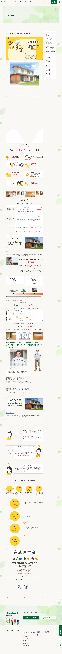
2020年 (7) (48, 65)
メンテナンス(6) (48, 42)
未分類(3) (47, 34)
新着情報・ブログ (26, 643)
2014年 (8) (48, 73)
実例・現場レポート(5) (49, 50)
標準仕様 (38, 631)
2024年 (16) (48, 60)
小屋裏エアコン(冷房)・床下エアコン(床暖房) (29, 632)
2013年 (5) (48, 74)
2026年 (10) (48, 57)
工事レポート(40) (49, 38)
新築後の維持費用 (25, 636)
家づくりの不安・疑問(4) (50, 48)
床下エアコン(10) (49, 44)
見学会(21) (48, 35)
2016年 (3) (48, 70)
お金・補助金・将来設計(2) (50, 51)
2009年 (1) (48, 77)
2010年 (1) (48, 75)
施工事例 (24, 640)
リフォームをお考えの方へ (48, 633)
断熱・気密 (24, 631)
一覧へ (24, 597)
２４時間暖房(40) (49, 43)
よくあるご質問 (25, 638)
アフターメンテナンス (47, 632)
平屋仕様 (38, 632)
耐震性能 (24, 633)
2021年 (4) (48, 64)
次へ (41, 597)
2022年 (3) (48, 62)
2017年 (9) (48, 69)
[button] (33, 53)
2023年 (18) (48, 61)
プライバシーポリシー (26, 645)
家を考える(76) (48, 39)
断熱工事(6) (48, 46)
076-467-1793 (26, 588)
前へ (7, 597)
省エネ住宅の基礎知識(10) (50, 47)
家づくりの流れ (46, 631)
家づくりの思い (39, 635)
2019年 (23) (48, 66)
